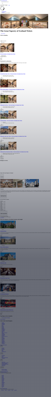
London (3, 322)
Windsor (3, 333)
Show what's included (3, 56)
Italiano (3, 381)
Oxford (3, 327)
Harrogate (3, 337)
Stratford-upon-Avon (4, 332)
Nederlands (3, 382)
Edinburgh (3, 323)
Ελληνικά (3, 378)
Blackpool (3, 331)
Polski (2, 384)
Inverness (3, 329)
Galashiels (3, 340)
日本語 (3, 383)
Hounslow (3, 343)
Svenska (3, 386)
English (3, 375)
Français (3, 380)
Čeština (3, 376)
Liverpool (3, 324)
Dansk (3, 377)
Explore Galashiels (2, 319)
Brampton (3, 335)
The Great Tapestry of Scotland (6, 317)
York (2, 325)
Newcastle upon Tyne (4, 336)
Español (3, 379)
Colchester (3, 338)
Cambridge (3, 330)
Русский (3, 385)
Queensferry (3, 334)
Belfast (3, 326)
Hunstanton (3, 341)
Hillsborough (3, 342)
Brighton (3, 328)
